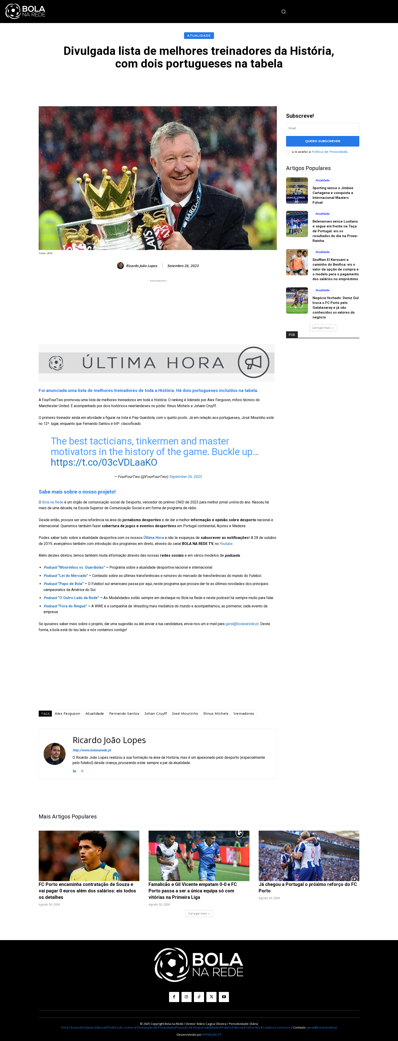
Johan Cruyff (155, 714)
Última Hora (153, 537)
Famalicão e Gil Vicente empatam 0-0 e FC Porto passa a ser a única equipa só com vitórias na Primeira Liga (193, 891)
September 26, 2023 (185, 476)
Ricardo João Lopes (141, 266)
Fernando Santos (124, 714)
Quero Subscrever (322, 141)
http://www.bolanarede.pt (92, 750)
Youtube (226, 543)
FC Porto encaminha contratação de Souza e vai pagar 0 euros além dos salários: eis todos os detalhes (87, 891)
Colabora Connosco (277, 1027)
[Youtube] (224, 997)
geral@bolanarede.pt (242, 624)
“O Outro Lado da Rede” (71, 598)
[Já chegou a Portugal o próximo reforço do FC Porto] (309, 856)
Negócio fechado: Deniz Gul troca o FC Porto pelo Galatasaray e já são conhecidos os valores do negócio (336, 307)
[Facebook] (174, 997)
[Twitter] (82, 770)
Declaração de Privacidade (156, 1027)
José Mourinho (185, 714)
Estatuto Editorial (94, 1027)
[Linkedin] (74, 770)
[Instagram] (186, 997)
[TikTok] (199, 997)
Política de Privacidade (329, 151)
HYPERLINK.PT (211, 1034)
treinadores (244, 714)
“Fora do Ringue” (65, 606)
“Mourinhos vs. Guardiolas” (74, 567)
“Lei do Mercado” (66, 575)
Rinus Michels (216, 714)
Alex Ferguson (67, 714)
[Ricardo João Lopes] (121, 265)
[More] (302, 83)
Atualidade (199, 35)
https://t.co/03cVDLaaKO (104, 462)
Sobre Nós (253, 1027)
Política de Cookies (121, 1027)
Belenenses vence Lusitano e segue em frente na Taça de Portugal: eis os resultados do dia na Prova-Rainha (335, 231)
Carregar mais (321, 328)
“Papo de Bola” (64, 584)
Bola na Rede (52, 502)
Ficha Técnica (70, 1027)
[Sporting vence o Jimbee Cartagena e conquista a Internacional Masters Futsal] (297, 190)
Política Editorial (232, 1027)
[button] (283, 11)
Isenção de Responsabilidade (198, 1027)
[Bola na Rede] (25, 11)
